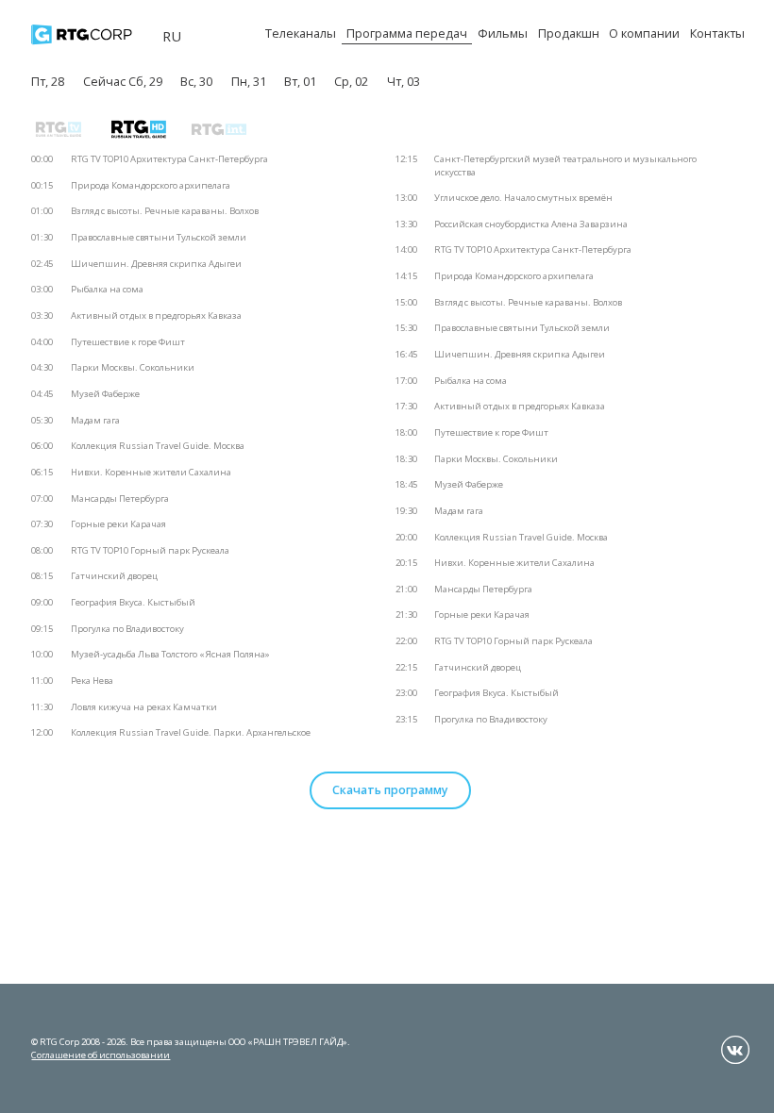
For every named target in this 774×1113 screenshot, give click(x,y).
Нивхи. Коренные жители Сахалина (151, 472)
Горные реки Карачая (118, 524)
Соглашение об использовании (100, 1055)
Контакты (717, 33)
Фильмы (503, 33)
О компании (644, 33)
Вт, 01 (300, 81)
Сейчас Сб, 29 (122, 81)
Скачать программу (390, 790)
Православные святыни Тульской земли (158, 237)
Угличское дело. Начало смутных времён (523, 197)
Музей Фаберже (105, 394)
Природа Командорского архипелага (150, 185)
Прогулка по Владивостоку (127, 629)
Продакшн (568, 33)
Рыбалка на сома (107, 289)
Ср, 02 (351, 81)
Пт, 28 (47, 81)
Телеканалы (300, 33)
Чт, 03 (403, 81)
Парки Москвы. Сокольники (132, 367)
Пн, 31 (248, 81)
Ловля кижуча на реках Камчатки (144, 707)
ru (171, 35)
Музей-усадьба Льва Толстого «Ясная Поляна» (170, 654)
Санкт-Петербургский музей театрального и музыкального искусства (565, 165)
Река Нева (92, 680)
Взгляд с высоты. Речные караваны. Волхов (165, 211)
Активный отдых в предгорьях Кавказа (156, 315)
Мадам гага (95, 420)
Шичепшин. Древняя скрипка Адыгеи (156, 263)
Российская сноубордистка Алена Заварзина (531, 224)
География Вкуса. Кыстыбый (133, 602)
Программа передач (406, 33)
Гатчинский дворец (114, 576)
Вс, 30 (196, 81)
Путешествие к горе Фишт (128, 342)
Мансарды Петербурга (120, 498)
